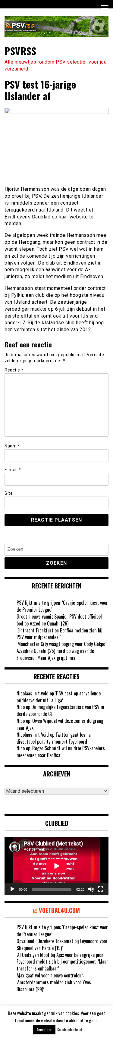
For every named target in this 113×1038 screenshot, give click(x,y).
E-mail (13, 469)
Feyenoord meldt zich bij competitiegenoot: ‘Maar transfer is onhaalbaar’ (62, 965)
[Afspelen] (12, 889)
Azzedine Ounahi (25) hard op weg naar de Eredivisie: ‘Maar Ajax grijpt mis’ (55, 654)
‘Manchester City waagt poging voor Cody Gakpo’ (61, 644)
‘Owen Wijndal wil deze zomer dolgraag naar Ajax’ (60, 724)
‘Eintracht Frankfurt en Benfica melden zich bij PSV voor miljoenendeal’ (59, 634)
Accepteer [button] (44, 1030)
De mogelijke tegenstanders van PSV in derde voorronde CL (60, 710)
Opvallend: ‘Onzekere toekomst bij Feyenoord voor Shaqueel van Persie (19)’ (62, 944)
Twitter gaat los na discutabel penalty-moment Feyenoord (54, 738)
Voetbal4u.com (59, 910)
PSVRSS (20, 51)
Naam (12, 446)
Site (9, 493)
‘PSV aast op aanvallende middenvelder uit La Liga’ (59, 697)
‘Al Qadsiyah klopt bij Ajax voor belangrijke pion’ (60, 954)
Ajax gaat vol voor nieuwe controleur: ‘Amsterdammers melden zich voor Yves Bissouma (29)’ (54, 982)
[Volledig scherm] (101, 889)
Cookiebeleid (69, 1029)
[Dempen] (91, 889)
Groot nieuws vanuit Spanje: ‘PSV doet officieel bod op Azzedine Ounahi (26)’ (59, 620)
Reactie (14, 370)
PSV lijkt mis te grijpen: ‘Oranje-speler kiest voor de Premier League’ (62, 606)
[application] (56, 866)
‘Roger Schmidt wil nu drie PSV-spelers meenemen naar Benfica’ (61, 752)
